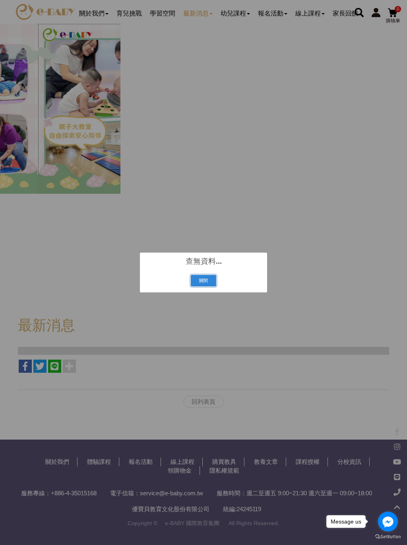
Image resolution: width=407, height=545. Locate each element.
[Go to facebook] (388, 521)
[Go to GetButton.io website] (388, 536)
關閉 (203, 280)
